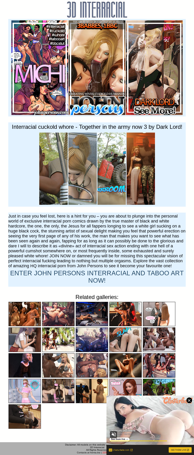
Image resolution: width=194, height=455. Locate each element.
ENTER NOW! (97, 277)
